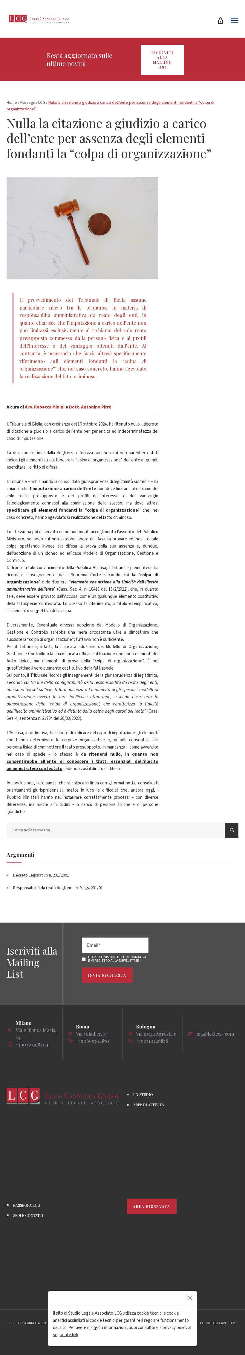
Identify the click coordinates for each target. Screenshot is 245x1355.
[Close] (190, 1297)
